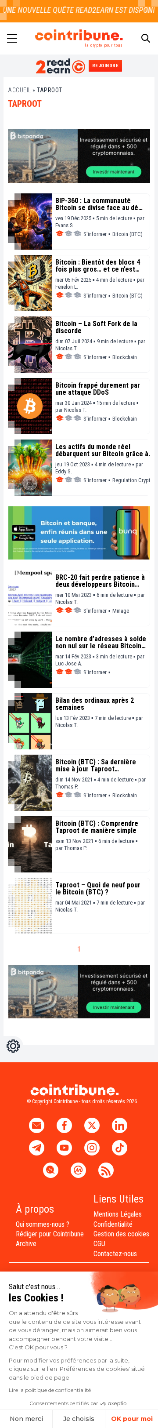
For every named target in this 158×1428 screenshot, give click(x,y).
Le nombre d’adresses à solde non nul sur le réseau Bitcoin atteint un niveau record (100, 643)
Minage (120, 610)
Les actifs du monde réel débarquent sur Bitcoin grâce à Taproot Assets (101, 450)
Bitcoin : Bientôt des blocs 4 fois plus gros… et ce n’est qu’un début (97, 266)
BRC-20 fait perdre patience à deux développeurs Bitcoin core (100, 581)
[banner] (79, 156)
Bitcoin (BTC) (127, 234)
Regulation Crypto (133, 480)
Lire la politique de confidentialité (50, 1390)
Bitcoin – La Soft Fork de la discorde (96, 327)
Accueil (19, 90)
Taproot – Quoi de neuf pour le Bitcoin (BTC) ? (97, 889)
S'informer (95, 234)
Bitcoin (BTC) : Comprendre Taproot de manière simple (96, 827)
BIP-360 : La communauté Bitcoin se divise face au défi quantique (98, 204)
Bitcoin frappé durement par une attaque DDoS (97, 389)
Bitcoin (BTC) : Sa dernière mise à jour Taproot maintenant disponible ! (95, 766)
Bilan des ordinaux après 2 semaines (94, 704)
